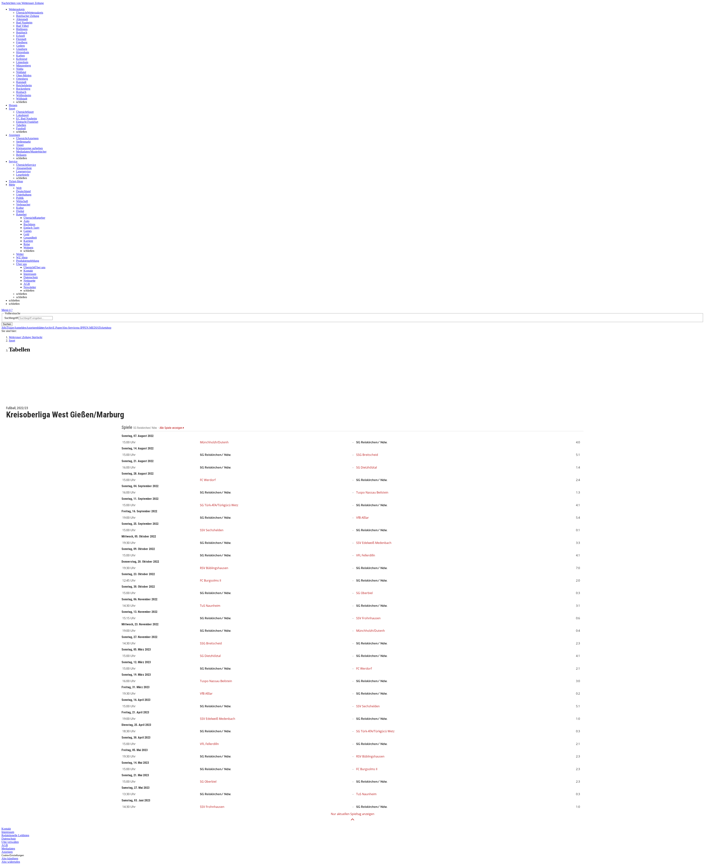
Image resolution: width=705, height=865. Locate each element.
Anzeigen (7, 851)
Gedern (20, 45)
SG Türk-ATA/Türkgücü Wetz (219, 505)
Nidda (19, 68)
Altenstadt (22, 19)
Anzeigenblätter (35, 327)
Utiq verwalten (10, 841)
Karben (20, 55)
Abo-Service (69, 327)
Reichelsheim (24, 85)
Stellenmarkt (23, 141)
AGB (27, 283)
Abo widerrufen (10, 861)
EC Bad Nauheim (26, 118)
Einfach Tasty (31, 227)
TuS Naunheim (210, 606)
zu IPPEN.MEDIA (88, 327)
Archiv (49, 327)
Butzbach (21, 32)
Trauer (20, 144)
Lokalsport (22, 115)
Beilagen (21, 154)
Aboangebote (24, 168)
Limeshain (22, 62)
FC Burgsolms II (210, 580)
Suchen (7, 324)
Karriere (28, 240)
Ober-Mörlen (23, 75)
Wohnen (28, 247)
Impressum (30, 274)
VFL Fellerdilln (365, 555)
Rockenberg (23, 88)
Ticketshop (105, 327)
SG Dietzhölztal (366, 467)
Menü (4, 310)
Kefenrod (21, 58)
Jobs (4, 327)
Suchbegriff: (11, 317)
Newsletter (30, 287)
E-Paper (57, 327)
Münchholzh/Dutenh (214, 442)
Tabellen (21, 125)
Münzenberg (23, 65)
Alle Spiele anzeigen (171, 428)
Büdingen (22, 29)
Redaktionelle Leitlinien (15, 835)
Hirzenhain (22, 52)
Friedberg (21, 42)
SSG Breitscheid (367, 455)
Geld (26, 234)
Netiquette (29, 280)
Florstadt (21, 39)
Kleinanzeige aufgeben (29, 148)
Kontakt (28, 270)
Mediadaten (8, 848)
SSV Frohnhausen (368, 618)
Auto (26, 221)
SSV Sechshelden (211, 530)
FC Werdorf (208, 480)
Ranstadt (21, 82)
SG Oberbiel (364, 593)
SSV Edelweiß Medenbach (373, 543)
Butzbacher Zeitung (27, 15)
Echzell (20, 35)
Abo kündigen (9, 858)
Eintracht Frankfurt (27, 121)
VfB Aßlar (362, 518)
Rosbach (21, 92)
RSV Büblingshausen (214, 568)
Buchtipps (29, 224)
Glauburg (21, 49)
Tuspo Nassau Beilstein (372, 492)
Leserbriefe (22, 174)
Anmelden (20, 327)
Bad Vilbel (22, 25)
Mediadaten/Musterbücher (31, 151)
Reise (27, 244)
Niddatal (21, 72)
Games (28, 231)
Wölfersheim (23, 95)
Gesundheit (30, 237)
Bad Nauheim (24, 22)
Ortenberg (22, 78)
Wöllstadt (21, 98)
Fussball (21, 128)
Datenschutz (31, 277)
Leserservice (23, 171)
